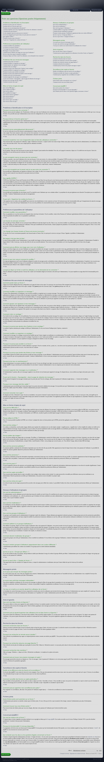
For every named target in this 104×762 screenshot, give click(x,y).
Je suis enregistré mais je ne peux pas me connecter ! (15, 33)
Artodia (99, 759)
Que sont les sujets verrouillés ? (10, 99)
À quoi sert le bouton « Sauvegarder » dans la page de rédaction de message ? (21, 78)
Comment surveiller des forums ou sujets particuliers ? (66, 73)
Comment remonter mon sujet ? (10, 82)
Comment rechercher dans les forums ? (62, 59)
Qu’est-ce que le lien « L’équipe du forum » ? (64, 36)
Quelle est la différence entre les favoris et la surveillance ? (67, 71)
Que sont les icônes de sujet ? (10, 101)
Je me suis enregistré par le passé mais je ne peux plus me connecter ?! (20, 35)
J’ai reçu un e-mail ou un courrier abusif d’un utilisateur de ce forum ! (69, 45)
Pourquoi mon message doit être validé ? (12, 80)
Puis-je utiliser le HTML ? (9, 89)
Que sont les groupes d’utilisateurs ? (61, 28)
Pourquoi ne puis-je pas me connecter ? (12, 24)
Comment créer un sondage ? (10, 66)
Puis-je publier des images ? (9, 93)
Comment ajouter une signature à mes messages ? (15, 65)
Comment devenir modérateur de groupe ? (63, 31)
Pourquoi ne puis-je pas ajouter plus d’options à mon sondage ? (18, 68)
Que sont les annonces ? (9, 96)
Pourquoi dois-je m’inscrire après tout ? (12, 26)
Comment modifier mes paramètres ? (12, 45)
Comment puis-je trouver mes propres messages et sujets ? (67, 65)
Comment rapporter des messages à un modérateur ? (15, 77)
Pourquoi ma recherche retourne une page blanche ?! (65, 62)
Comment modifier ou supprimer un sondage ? (14, 70)
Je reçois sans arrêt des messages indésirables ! (64, 44)
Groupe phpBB (50, 719)
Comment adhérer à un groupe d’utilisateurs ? (64, 29)
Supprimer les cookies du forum (77, 753)
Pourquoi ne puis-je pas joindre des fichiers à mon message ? (17, 73)
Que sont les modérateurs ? (59, 26)
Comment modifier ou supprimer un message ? (14, 63)
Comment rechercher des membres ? (61, 64)
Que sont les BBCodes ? (9, 88)
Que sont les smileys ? (8, 91)
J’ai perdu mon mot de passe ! (10, 31)
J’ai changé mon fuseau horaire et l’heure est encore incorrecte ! (18, 49)
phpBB (10, 759)
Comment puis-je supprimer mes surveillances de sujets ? (66, 74)
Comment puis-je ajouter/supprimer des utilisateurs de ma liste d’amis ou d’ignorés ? (73, 53)
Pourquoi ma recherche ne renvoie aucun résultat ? (65, 60)
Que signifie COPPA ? (8, 36)
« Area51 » (96, 728)
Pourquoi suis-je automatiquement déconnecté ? (14, 28)
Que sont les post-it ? (8, 98)
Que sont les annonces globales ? (11, 94)
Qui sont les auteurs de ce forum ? (61, 88)
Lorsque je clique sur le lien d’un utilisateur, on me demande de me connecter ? (23, 56)
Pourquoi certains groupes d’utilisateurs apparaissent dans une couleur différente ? (72, 33)
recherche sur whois (92, 737)
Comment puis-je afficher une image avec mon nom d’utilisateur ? (19, 52)
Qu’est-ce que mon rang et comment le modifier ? (15, 54)
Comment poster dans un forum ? (11, 61)
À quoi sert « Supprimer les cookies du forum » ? (15, 40)
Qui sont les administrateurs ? (60, 24)
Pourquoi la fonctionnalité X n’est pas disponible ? (65, 89)
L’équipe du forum (64, 753)
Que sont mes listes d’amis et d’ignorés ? (63, 51)
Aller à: (70, 750)
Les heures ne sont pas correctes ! (11, 47)
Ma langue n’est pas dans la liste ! (11, 50)
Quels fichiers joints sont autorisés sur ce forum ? (65, 80)
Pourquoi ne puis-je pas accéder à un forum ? (14, 72)
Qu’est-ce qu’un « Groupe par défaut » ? (63, 35)
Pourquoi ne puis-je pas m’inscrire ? (11, 38)
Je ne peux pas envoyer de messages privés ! (63, 42)
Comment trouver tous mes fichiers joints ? (63, 82)
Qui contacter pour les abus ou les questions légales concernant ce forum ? (71, 91)
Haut (5, 115)
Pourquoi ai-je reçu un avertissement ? (12, 75)
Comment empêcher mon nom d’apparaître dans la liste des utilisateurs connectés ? (23, 29)
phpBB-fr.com (13, 760)
